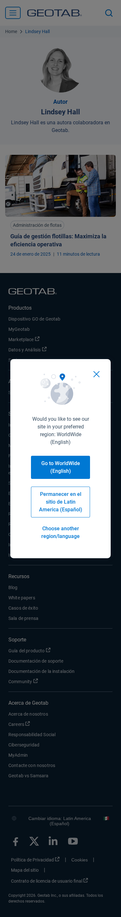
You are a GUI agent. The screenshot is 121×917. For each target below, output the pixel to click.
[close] (96, 374)
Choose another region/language (60, 532)
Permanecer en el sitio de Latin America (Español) (60, 502)
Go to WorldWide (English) (60, 467)
